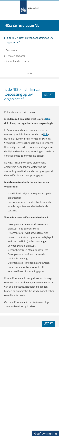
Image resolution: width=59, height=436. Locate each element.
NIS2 (47, 119)
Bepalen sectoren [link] (16, 55)
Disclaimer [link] (12, 50)
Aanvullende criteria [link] (18, 61)
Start (48, 95)
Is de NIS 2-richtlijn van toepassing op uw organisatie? (29, 40)
